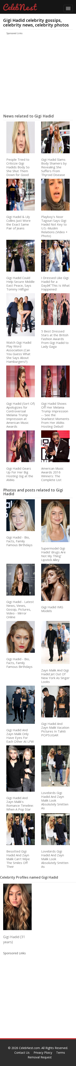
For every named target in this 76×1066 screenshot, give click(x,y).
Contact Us (22, 1053)
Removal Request (40, 1057)
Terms (60, 1053)
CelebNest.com (29, 1048)
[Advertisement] (34, 76)
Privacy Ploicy (43, 1053)
